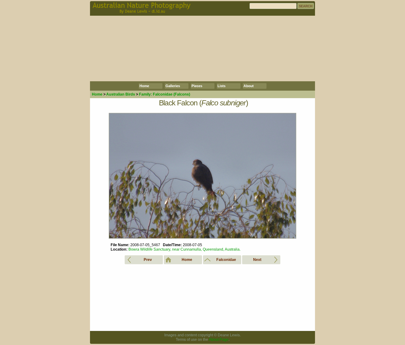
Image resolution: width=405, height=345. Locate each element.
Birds (120, 94)
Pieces (196, 86)
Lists (221, 86)
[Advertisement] (202, 48)
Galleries (172, 86)
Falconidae (164, 94)
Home (144, 86)
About (249, 86)
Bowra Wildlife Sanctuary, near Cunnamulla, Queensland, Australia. (184, 249)
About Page (219, 339)
